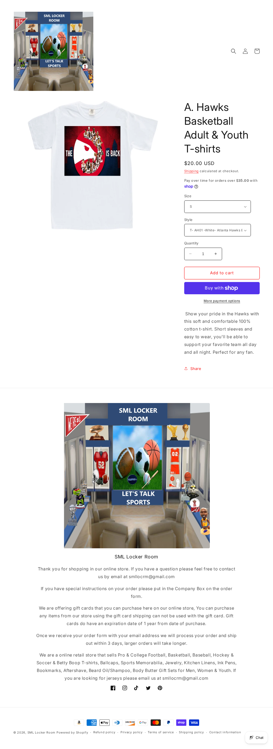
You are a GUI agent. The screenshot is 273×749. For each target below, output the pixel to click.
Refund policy (104, 732)
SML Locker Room (41, 732)
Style (188, 220)
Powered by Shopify (72, 732)
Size (188, 196)
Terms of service (161, 732)
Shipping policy (191, 732)
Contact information (225, 732)
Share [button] (195, 368)
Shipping (191, 171)
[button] (233, 51)
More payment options (222, 301)
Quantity (191, 243)
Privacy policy (132, 732)
